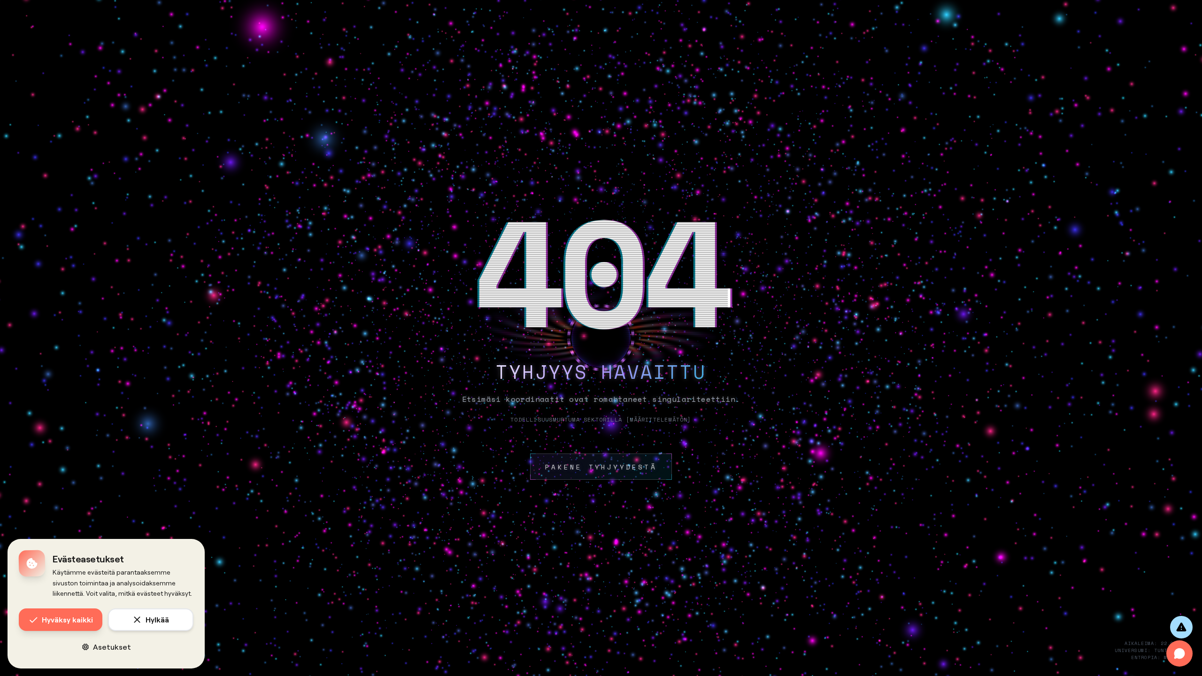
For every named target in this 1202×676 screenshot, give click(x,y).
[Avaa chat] (1179, 653)
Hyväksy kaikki (67, 619)
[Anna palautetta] (1181, 627)
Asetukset (112, 646)
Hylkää (157, 619)
